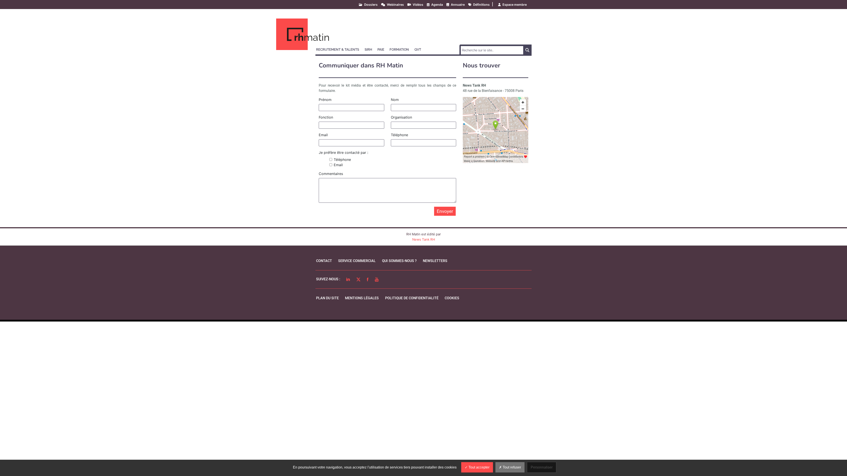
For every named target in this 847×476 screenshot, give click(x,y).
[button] (339, 48)
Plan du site (327, 298)
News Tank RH (423, 239)
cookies (452, 298)
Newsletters (435, 261)
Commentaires (331, 173)
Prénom (325, 99)
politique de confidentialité (411, 298)
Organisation (401, 117)
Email (323, 135)
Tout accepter (478, 467)
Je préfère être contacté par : (343, 152)
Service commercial (357, 261)
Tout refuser (511, 467)
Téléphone (399, 135)
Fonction (326, 117)
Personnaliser (542, 467)
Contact (324, 261)
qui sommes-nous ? (399, 261)
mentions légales (362, 298)
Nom (395, 99)
